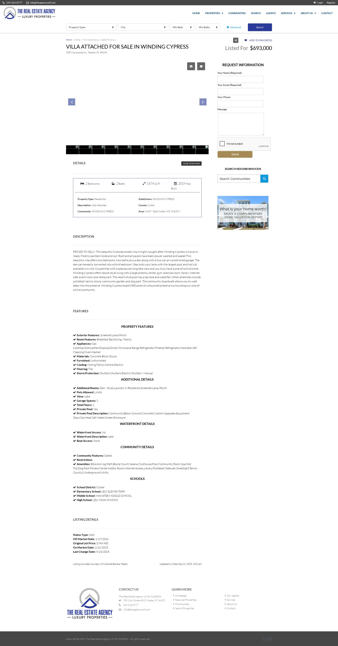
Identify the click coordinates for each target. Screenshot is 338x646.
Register (331, 2)
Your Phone (223, 97)
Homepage (181, 595)
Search (256, 13)
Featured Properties (185, 599)
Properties (212, 13)
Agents (271, 13)
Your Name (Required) (229, 72)
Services (286, 13)
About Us (307, 13)
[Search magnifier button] (264, 179)
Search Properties (184, 608)
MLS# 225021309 (191, 163)
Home (196, 13)
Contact (327, 13)
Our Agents (233, 595)
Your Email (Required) (229, 84)
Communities (237, 13)
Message (222, 109)
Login (320, 2)
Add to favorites (260, 40)
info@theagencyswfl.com (137, 609)
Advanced (235, 27)
